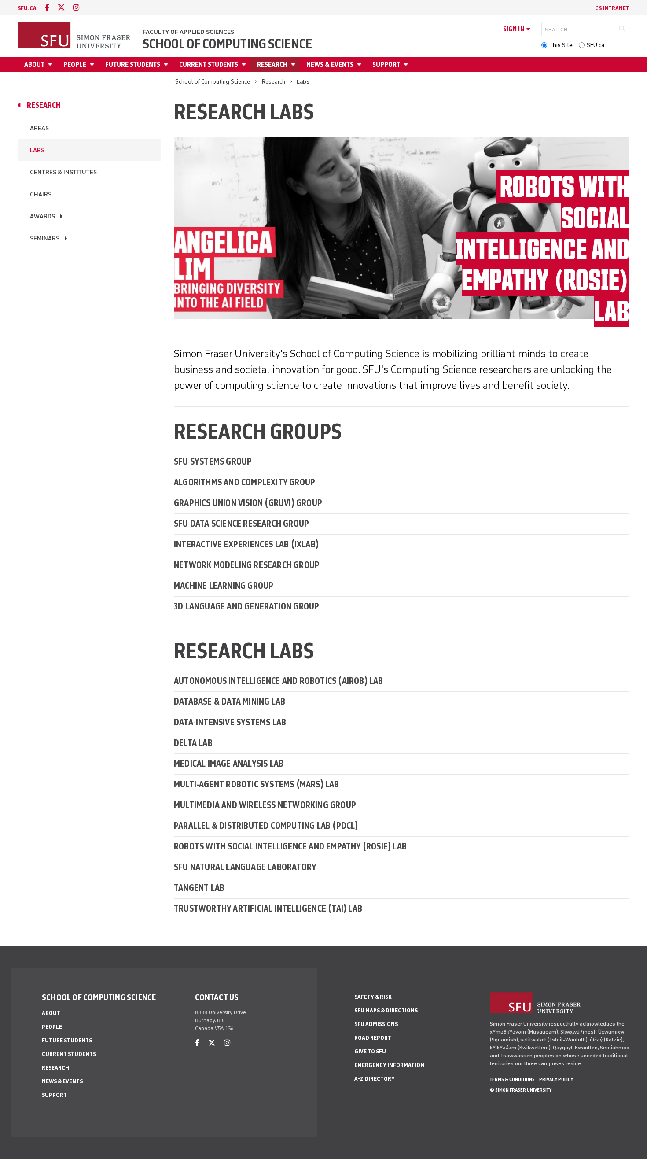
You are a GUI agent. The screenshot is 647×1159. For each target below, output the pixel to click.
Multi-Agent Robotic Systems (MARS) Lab (256, 784)
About (34, 64)
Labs (37, 150)
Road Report (372, 1037)
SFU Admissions (376, 1024)
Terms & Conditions (512, 1079)
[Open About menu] (51, 64)
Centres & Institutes (63, 172)
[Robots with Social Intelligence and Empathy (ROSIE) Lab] (401, 228)
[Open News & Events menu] (360, 64)
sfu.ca (27, 8)
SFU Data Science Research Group (241, 523)
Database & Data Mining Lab (229, 701)
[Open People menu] (93, 64)
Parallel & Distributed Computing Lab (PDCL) (266, 825)
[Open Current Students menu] (245, 64)
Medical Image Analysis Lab (228, 763)
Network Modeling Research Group (247, 564)
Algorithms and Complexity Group (244, 481)
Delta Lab (193, 742)
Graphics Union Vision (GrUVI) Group (248, 502)
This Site (561, 45)
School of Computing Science (227, 44)
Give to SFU (370, 1051)
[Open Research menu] (294, 64)
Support (386, 64)
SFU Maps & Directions (386, 1010)
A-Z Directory (374, 1078)
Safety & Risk (373, 996)
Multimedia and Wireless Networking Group (265, 804)
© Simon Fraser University (520, 1090)
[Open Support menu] (407, 64)
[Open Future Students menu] (167, 64)
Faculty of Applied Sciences (188, 32)
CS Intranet (612, 8)
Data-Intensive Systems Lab (230, 721)
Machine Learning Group (223, 585)
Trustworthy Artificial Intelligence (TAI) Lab (268, 908)
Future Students (132, 64)
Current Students (208, 64)
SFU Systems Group (213, 461)
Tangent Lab (199, 887)
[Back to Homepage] (75, 36)
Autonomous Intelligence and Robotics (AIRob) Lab (278, 680)
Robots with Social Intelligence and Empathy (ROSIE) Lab (290, 846)
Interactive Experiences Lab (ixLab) (246, 544)
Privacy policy (556, 1079)
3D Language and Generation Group (246, 606)
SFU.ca (595, 45)
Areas (39, 128)
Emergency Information (389, 1065)
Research (272, 64)
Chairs (40, 194)
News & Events (329, 64)
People (74, 64)
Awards (42, 216)
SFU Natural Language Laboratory (245, 866)
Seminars (44, 238)
